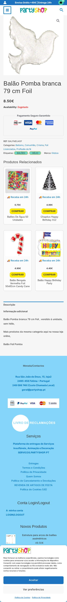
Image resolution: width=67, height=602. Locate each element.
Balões (21, 153)
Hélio (35, 153)
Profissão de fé (23, 149)
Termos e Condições (33, 467)
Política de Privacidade (41, 597)
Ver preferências (33, 589)
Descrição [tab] (9, 304)
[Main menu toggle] (7, 10)
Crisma (40, 145)
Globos (55, 153)
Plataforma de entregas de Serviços (33, 443)
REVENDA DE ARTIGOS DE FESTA (33, 485)
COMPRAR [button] (18, 211)
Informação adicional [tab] (15, 311)
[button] (62, 10)
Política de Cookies (22, 597)
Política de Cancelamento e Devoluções (33, 480)
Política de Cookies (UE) (33, 489)
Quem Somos (33, 476)
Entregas (33, 463)
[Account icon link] (5, 2)
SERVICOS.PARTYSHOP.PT (33, 452)
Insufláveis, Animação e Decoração (33, 448)
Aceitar (33, 580)
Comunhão (30, 145)
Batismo (20, 145)
